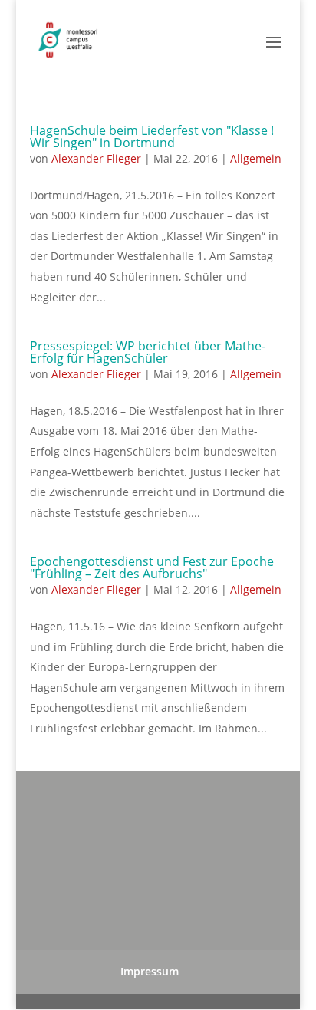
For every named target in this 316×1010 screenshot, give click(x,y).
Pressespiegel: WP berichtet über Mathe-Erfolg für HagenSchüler (147, 352)
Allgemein (255, 158)
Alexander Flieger (96, 158)
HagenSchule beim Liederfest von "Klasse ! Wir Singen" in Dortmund (152, 136)
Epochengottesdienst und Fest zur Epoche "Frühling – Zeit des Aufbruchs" (152, 567)
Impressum (149, 971)
